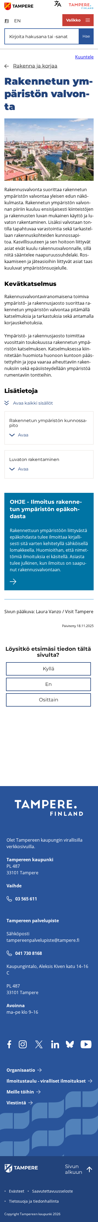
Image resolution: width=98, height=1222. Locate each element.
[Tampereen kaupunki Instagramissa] (23, 1044)
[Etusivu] (21, 6)
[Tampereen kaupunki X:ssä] (39, 1044)
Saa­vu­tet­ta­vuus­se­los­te (52, 1191)
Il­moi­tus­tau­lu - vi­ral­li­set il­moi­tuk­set (46, 1081)
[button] (48, 669)
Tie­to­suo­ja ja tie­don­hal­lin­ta (34, 1201)
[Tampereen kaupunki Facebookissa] (9, 1044)
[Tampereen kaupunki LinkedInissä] (55, 1044)
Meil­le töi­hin (20, 1092)
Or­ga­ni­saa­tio (21, 1070)
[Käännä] (58, 3)
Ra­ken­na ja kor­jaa (35, 66)
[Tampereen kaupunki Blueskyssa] (70, 1044)
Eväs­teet (16, 1191)
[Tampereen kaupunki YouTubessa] (86, 1044)
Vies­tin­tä (16, 1103)
